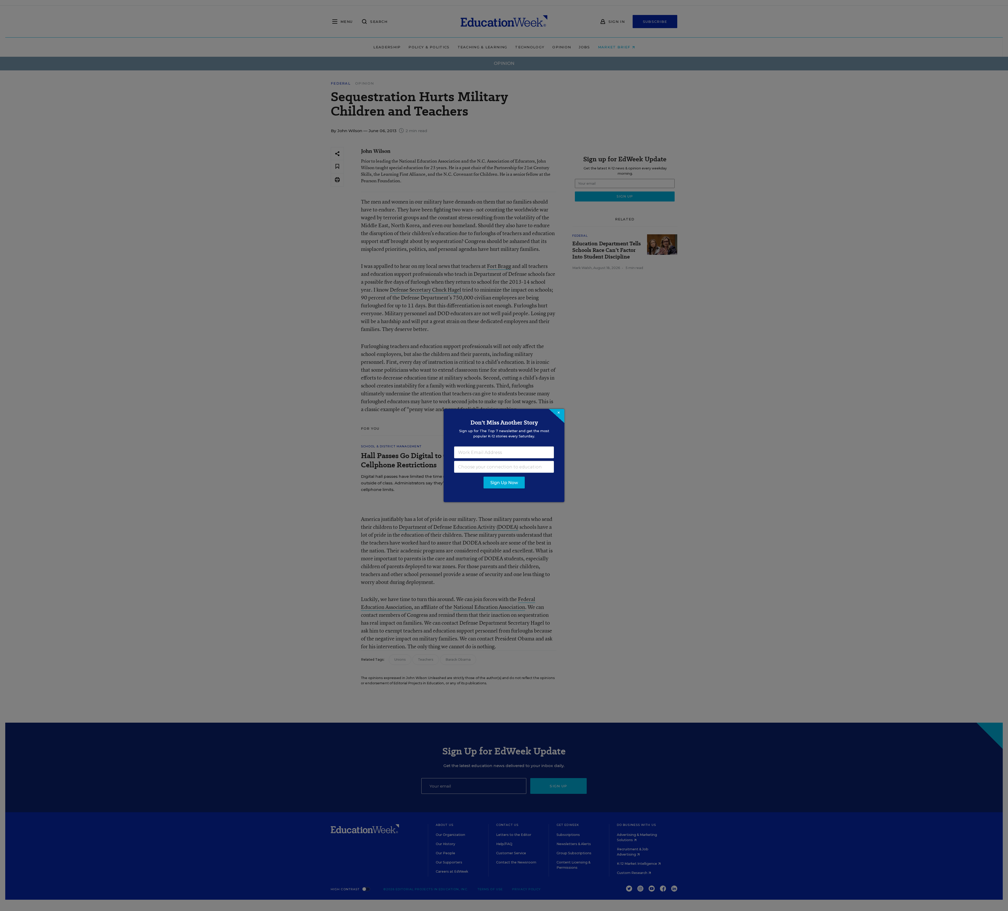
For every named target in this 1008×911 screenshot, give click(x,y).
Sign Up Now (504, 482)
